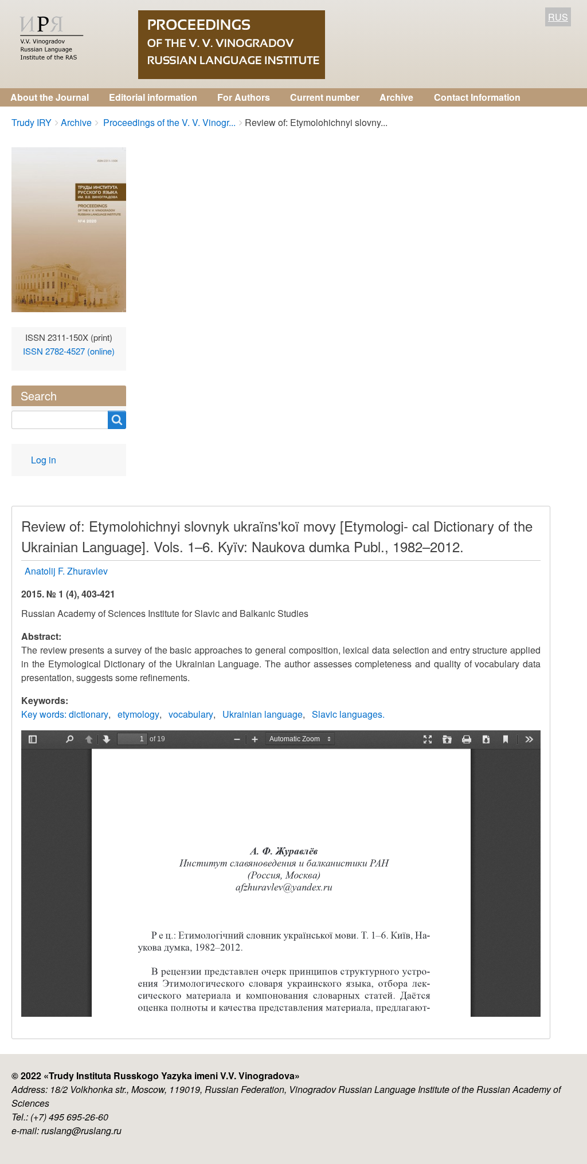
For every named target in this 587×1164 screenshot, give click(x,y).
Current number (324, 97)
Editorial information (153, 97)
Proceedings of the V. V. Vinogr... (168, 122)
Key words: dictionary (64, 714)
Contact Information (477, 97)
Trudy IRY (31, 122)
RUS (558, 16)
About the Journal (49, 97)
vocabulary (191, 714)
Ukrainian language (262, 714)
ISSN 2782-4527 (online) (69, 351)
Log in (43, 459)
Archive (396, 97)
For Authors (243, 97)
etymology (138, 714)
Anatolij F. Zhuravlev (66, 570)
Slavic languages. (348, 714)
